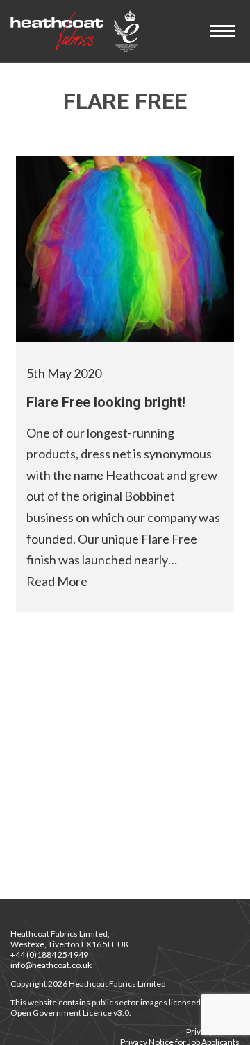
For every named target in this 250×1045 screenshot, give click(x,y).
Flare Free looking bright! (105, 402)
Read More (57, 581)
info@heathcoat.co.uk (51, 965)
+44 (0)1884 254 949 (49, 954)
